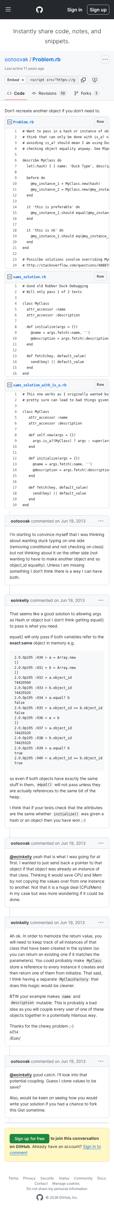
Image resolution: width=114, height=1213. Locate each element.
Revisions (52, 93)
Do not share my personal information (57, 1188)
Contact (41, 1183)
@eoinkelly (21, 856)
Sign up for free (29, 1138)
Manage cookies (66, 1183)
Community (83, 1178)
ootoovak (16, 59)
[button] (83, 80)
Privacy (29, 1178)
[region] (57, 198)
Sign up (98, 10)
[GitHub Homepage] (39, 1197)
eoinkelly (20, 600)
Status (64, 1178)
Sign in (74, 10)
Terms (13, 1178)
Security (47, 1178)
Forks (89, 93)
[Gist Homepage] (39, 9)
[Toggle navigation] (8, 9)
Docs (101, 1178)
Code (19, 93)
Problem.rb (46, 59)
